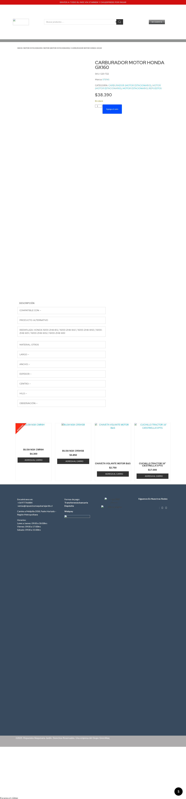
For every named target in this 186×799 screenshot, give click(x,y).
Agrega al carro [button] (74, 461)
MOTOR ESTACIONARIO (33, 48)
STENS (106, 79)
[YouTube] (166, 508)
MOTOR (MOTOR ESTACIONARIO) (57, 48)
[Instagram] (162, 508)
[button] (157, 22)
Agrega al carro (112, 109)
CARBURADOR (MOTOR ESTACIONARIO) (129, 85)
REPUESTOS (155, 88)
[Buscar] (119, 22)
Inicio (19, 48)
